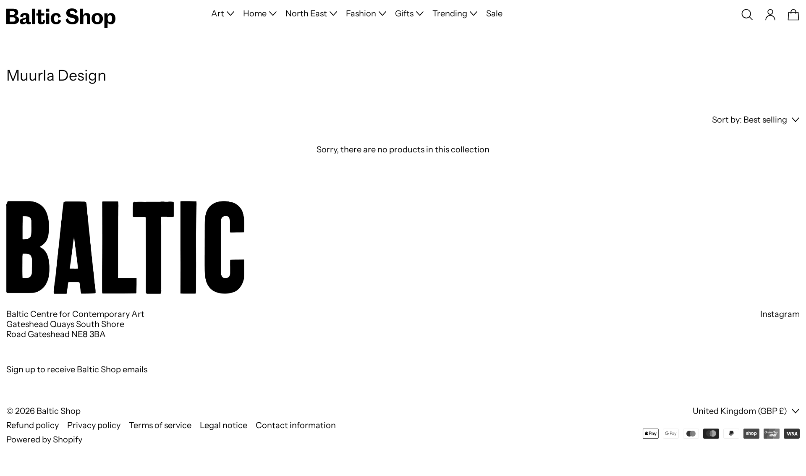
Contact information (296, 425)
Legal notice (223, 425)
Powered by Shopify (44, 439)
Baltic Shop (59, 411)
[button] (747, 14)
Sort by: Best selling (749, 120)
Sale (494, 13)
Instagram (780, 314)
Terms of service (160, 425)
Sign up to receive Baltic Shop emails (76, 369)
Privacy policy (93, 425)
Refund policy (32, 425)
